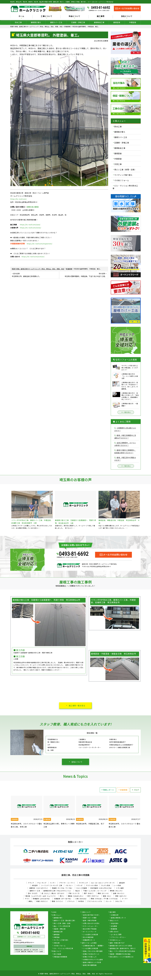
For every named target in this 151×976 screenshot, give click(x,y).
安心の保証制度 (88, 937)
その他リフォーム (121, 180)
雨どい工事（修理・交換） (125, 169)
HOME (54, 912)
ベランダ (79, 885)
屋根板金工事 (99, 22)
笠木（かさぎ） (33, 893)
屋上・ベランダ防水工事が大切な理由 (122, 951)
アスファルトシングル (94, 901)
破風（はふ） (107, 896)
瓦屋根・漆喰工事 (78, 22)
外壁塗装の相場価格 (60, 957)
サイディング (83, 883)
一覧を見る (127, 412)
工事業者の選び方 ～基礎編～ (93, 946)
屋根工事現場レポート (118, 918)
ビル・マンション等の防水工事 (125, 187)
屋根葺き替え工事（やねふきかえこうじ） (57, 891)
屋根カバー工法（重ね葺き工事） (65, 921)
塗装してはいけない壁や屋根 (92, 951)
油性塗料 (122, 883)
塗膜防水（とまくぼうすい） (39, 888)
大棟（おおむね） (81, 899)
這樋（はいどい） (119, 893)
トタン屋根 (120, 888)
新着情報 (123, 789)
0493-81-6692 (100, 7)
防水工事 (18, 22)
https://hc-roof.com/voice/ (30, 228)
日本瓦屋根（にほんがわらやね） (101, 888)
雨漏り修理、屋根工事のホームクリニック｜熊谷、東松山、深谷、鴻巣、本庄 (67, 974)
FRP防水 (81, 901)
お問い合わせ (114, 932)
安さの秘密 (57, 954)
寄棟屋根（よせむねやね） (42, 899)
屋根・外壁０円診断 (90, 921)
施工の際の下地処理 (90, 929)
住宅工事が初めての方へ (91, 915)
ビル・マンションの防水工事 (63, 948)
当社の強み (115, 923)
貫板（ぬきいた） (121, 896)
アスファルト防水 (92, 885)
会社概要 (114, 926)
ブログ (136, 789)
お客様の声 (115, 915)
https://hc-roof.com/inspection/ (39, 244)
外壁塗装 (132, 22)
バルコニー (69, 885)
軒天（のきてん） (93, 896)
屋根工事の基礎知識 (90, 965)
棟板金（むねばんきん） (76, 896)
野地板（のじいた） (116, 891)
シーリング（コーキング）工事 (51, 885)
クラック (31, 883)
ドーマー (125, 899)
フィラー (53, 883)
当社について (76, 761)
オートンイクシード (90, 932)
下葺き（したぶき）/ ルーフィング (94, 891)
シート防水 (117, 885)
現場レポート (108, 789)
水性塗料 (35, 885)
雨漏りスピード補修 (90, 918)
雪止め (77, 891)
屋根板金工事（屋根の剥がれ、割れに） (123, 948)
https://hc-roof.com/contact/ (33, 256)
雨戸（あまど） (89, 893)
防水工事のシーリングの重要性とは (122, 957)
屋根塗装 (116, 22)
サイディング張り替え (123, 175)
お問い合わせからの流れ (91, 923)
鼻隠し (31, 901)
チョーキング (41, 883)
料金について (56, 951)
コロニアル (118, 901)
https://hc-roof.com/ (18, 199)
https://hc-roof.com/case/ (30, 224)
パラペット (71, 901)
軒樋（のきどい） (42, 901)
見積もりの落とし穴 (90, 957)
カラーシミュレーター (90, 926)
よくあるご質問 (116, 935)
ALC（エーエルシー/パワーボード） (103, 883)
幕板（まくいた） (104, 893)
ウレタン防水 (105, 885)
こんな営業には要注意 (90, 948)
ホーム (21, 16)
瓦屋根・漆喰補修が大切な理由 (120, 954)
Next (142, 812)
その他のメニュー (116, 940)
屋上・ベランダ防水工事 (62, 926)
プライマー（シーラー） (67, 883)
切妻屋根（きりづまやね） (63, 899)
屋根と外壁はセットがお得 (92, 962)
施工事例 (113, 912)
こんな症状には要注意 (90, 935)
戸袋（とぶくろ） (74, 893)
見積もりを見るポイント (91, 954)
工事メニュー (56, 915)
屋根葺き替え (36, 22)
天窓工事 (118, 164)
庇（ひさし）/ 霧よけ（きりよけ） (53, 893)
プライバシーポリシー (118, 937)
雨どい (62, 896)
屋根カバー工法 (56, 22)
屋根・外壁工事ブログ (117, 943)
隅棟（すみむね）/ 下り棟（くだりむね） (105, 899)
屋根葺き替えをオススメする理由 (121, 946)
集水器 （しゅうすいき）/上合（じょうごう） (41, 896)
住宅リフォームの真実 (89, 943)
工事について (86, 912)
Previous (9, 812)
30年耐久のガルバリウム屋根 (93, 960)
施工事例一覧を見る (77, 705)
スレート (109, 901)
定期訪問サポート (89, 940)
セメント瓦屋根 (81, 888)
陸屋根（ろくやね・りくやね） (62, 888)
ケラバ (27, 899)
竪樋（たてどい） (58, 901)
